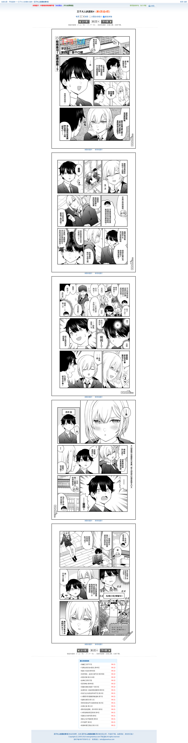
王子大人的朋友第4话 (41, 2)
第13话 (100, 693)
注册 (185, 2)
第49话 (97, 668)
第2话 (90, 722)
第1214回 (91, 677)
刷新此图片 (88, 150)
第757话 (89, 664)
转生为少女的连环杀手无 (89, 693)
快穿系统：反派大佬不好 (89, 674)
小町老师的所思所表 (88, 712)
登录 (181, 2)
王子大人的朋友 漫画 (25, 2)
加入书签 (143, 5)
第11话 (90, 706)
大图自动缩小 (96, 17)
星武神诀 (84, 684)
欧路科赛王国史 (86, 725)
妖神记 (83, 680)
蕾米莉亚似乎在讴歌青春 (89, 703)
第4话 (97, 712)
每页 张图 (82, 17)
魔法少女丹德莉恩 (87, 719)
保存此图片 (99, 150)
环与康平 (84, 722)
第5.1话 (92, 700)
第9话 (94, 716)
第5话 (100, 709)
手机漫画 (12, 2)
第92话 (101, 690)
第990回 (90, 684)
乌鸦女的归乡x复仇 (87, 668)
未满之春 (84, 706)
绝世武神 (84, 677)
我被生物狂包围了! (87, 687)
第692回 (92, 671)
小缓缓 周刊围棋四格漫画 (89, 696)
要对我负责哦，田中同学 (89, 709)
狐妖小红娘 (85, 671)
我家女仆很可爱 (86, 716)
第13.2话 (95, 725)
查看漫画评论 (134, 5)
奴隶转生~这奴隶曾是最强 (90, 690)
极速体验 (108, 17)
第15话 (96, 687)
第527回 (89, 680)
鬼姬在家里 (85, 700)
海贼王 (83, 664)
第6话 (96, 719)
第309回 (101, 674)
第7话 (101, 696)
